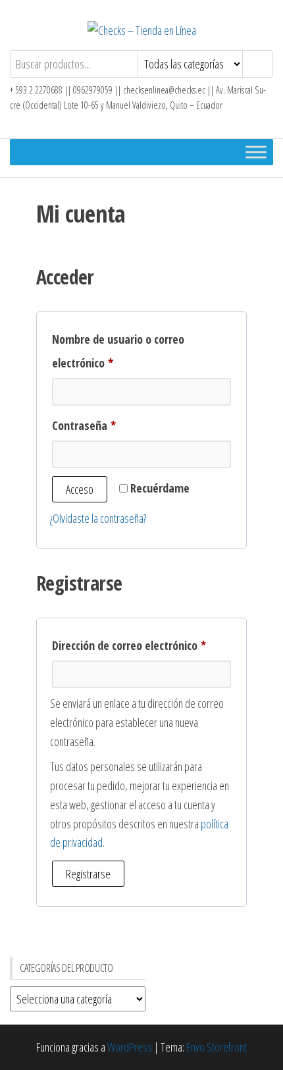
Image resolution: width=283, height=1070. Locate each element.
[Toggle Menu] (256, 152)
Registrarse (88, 874)
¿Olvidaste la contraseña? (98, 518)
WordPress (129, 1047)
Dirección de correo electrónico (141, 645)
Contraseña (110, 425)
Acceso (79, 489)
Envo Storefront (216, 1047)
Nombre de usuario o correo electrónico (118, 351)
